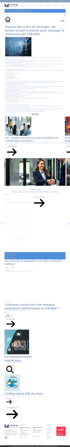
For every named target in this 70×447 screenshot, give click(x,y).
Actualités (55, 5)
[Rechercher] (65, 14)
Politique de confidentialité (22, 444)
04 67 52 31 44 (24, 437)
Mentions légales (13, 444)
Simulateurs (48, 5)
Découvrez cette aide (39, 197)
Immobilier (48, 438)
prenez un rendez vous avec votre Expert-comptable (34, 111)
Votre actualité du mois (12, 407)
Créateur (48, 431)
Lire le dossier (10, 365)
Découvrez (9, 398)
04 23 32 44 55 (37, 436)
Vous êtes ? (33, 5)
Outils (28, 5)
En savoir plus (55, 446)
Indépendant (48, 436)
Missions (41, 5)
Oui (7, 267)
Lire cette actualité (11, 146)
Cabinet (22, 5)
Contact (63, 5)
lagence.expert (40, 444)
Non (13, 267)
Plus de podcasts (10, 319)
